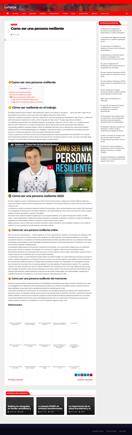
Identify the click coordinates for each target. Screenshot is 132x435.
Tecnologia (54, 13)
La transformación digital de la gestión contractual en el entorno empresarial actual (113, 39)
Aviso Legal (122, 431)
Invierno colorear (84, 380)
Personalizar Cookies (98, 431)
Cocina (15, 13)
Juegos (42, 13)
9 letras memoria (16, 380)
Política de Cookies (111, 431)
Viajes (65, 13)
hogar (94, 13)
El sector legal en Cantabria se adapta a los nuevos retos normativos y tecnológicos (113, 48)
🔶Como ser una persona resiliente (20, 92)
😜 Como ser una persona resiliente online (24, 99)
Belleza (33, 13)
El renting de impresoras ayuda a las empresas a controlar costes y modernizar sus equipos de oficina (113, 129)
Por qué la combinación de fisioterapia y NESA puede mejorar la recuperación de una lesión (113, 65)
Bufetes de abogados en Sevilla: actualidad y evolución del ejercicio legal (19, 409)
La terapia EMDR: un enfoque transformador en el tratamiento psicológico (50, 409)
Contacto (105, 13)
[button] (127, 13)
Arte (24, 13)
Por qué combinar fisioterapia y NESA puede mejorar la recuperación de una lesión (113, 74)
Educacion (83, 13)
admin (21, 411)
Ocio (73, 13)
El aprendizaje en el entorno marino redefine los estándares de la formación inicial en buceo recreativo (113, 57)
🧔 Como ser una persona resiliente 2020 (21, 97)
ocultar (29, 88)
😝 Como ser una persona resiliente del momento (26, 102)
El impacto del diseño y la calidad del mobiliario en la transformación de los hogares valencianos (113, 159)
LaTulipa (10, 7)
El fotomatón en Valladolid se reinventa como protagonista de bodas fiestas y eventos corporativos (112, 31)
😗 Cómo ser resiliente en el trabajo (20, 94)
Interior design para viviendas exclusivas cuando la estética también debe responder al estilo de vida (113, 92)
